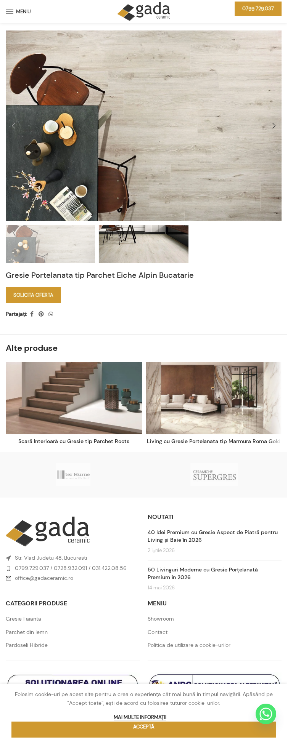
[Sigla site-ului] (144, 10)
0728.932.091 (70, 568)
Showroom (161, 618)
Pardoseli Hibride (27, 645)
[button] (13, 125)
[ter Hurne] (73, 475)
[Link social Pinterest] (41, 314)
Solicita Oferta (33, 295)
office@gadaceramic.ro (44, 578)
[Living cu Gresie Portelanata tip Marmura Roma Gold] (214, 398)
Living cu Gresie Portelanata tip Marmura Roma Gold (213, 441)
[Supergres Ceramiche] (214, 475)
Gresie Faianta (23, 618)
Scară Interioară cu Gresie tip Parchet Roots (73, 441)
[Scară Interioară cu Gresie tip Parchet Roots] (74, 398)
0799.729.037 (258, 8)
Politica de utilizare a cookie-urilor (189, 645)
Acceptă (144, 726)
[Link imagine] (48, 531)
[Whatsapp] (266, 714)
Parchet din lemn (27, 632)
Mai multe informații (140, 717)
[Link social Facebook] (31, 314)
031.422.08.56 (109, 568)
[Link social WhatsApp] (50, 314)
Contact (157, 632)
